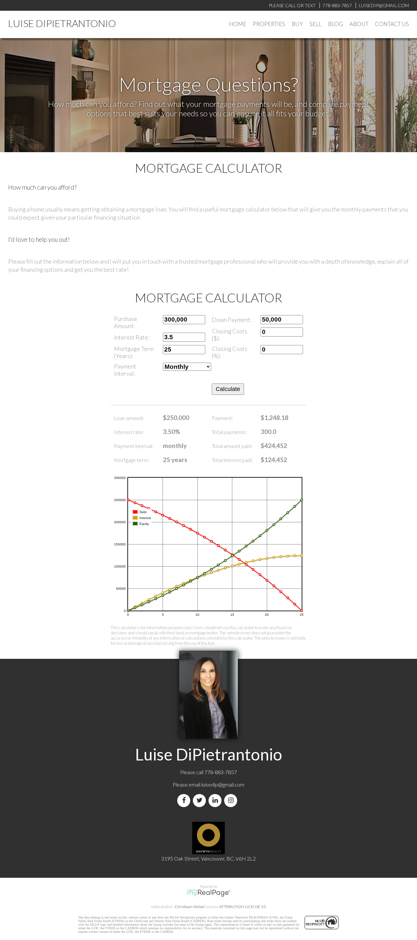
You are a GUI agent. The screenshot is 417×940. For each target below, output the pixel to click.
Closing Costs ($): (229, 334)
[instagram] (232, 800)
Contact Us (392, 24)
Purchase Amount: (125, 322)
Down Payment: (231, 319)
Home (237, 24)
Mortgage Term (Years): (134, 352)
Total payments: (229, 432)
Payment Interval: (125, 370)
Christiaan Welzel (190, 906)
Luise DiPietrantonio (62, 23)
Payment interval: (133, 446)
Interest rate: (129, 432)
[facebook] (185, 800)
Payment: (222, 418)
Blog (335, 24)
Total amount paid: (232, 446)
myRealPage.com (209, 893)
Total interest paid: (232, 460)
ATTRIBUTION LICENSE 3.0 (242, 906)
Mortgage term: (131, 460)
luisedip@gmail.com (222, 784)
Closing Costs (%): (229, 352)
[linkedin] (216, 800)
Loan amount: (129, 418)
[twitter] (200, 800)
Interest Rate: (131, 337)
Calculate (228, 389)
